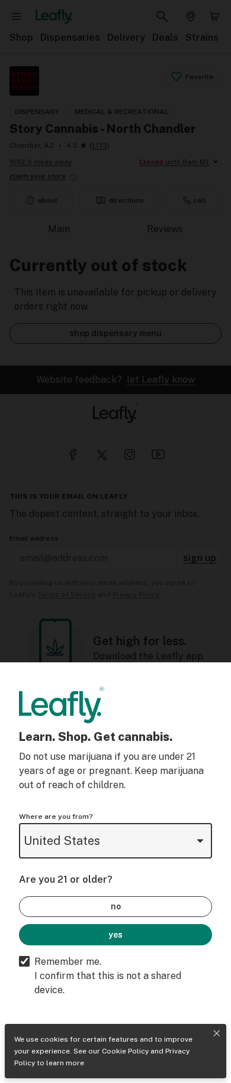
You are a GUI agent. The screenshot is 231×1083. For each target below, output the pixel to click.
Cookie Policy (125, 1051)
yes (115, 934)
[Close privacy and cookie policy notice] (217, 1033)
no (116, 906)
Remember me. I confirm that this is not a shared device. (107, 976)
